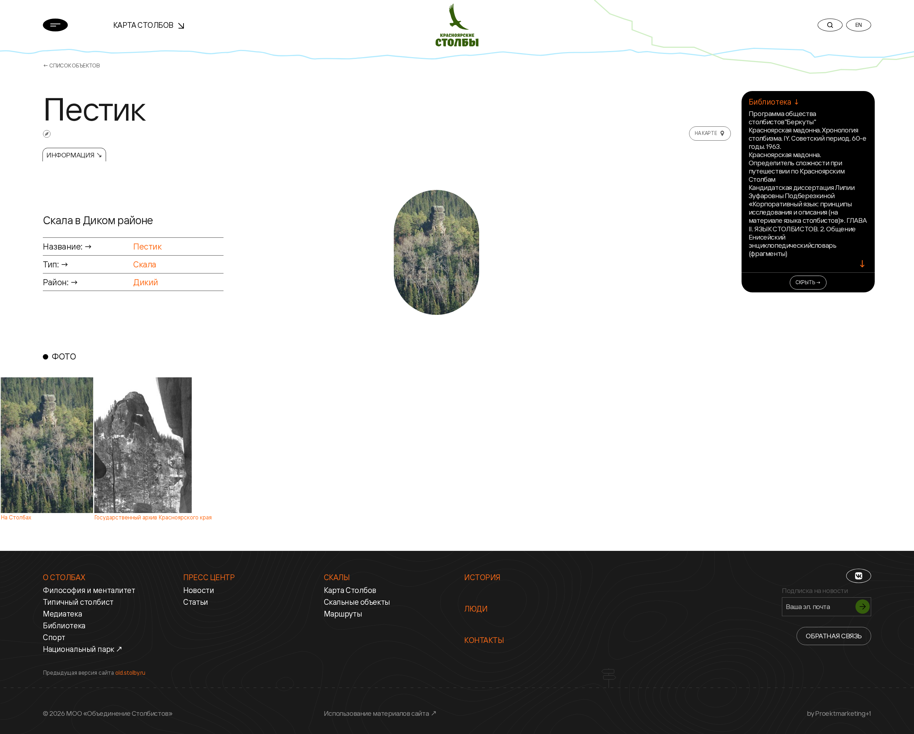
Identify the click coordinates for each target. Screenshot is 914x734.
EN (858, 24)
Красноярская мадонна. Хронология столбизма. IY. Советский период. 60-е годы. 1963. (808, 138)
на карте (706, 133)
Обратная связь (834, 636)
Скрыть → (808, 282)
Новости (198, 590)
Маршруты (343, 613)
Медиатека (62, 613)
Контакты (484, 640)
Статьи (195, 602)
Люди (475, 608)
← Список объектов (71, 65)
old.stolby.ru (130, 672)
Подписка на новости (815, 591)
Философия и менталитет (89, 590)
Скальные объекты (357, 602)
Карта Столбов (144, 25)
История (482, 577)
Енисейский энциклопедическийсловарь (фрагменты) (793, 245)
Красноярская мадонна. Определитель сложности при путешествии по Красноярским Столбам (797, 167)
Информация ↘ (74, 155)
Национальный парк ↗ (83, 649)
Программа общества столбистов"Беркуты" (782, 117)
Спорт (54, 637)
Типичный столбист (78, 602)
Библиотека (64, 625)
